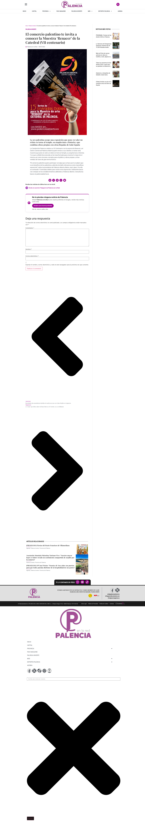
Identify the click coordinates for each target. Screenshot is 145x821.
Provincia (45, 11)
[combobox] (73, 679)
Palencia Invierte (76, 11)
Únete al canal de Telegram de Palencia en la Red (44, 188)
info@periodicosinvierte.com (112, 596)
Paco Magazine (61, 11)
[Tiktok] (39, 671)
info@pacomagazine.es (113, 598)
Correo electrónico (32, 256)
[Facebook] (112, 590)
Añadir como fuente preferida (43, 205)
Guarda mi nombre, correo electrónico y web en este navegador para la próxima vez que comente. (57, 264)
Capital (34, 11)
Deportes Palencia (104, 11)
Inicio (24, 11)
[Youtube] (49, 671)
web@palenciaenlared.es (113, 594)
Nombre (29, 249)
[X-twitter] (117, 590)
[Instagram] (44, 671)
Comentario (30, 228)
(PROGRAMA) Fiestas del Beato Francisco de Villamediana (47, 545)
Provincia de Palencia (45, 548)
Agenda (120, 11)
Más (89, 11)
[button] (50, 180)
